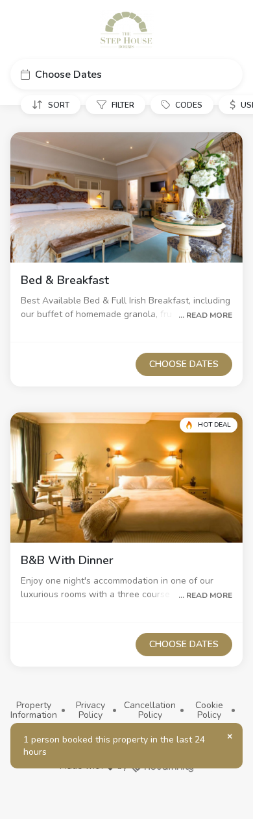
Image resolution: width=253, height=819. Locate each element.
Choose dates (184, 364)
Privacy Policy (90, 710)
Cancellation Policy (150, 710)
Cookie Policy (209, 710)
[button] (126, 74)
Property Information (33, 710)
